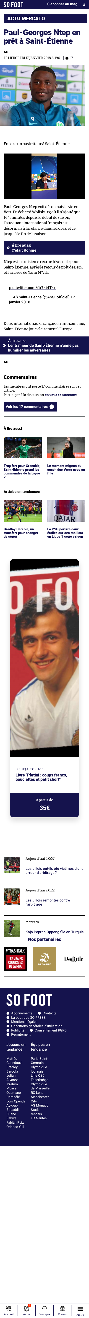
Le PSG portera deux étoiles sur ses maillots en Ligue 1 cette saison (65, 506)
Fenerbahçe (39, 1080)
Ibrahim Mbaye (12, 1086)
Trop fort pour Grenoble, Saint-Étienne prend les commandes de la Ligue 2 (22, 447)
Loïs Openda (15, 1101)
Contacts (50, 1013)
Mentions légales (24, 1022)
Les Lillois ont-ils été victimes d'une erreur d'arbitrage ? (38, 856)
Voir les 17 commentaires (27, 406)
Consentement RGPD (51, 1030)
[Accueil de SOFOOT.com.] (13, 5)
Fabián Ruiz (15, 1122)
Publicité (17, 1030)
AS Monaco (40, 1105)
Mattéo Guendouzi (14, 1061)
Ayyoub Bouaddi (12, 1107)
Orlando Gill (15, 1127)
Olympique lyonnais (39, 1069)
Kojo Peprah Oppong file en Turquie (32, 917)
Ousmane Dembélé (13, 1095)
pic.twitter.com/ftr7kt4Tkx (32, 287)
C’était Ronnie (24, 250)
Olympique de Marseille (40, 1086)
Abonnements (21, 1013)
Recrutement (21, 1034)
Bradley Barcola (12, 1069)
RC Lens (37, 1093)
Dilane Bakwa (11, 1116)
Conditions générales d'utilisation (36, 1026)
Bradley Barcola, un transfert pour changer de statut (22, 506)
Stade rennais (36, 1112)
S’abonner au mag (62, 4)
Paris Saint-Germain (39, 1061)
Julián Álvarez (12, 1077)
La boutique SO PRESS (28, 1018)
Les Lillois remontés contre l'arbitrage (34, 886)
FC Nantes (39, 1118)
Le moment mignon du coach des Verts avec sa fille (65, 443)
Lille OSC (38, 1075)
